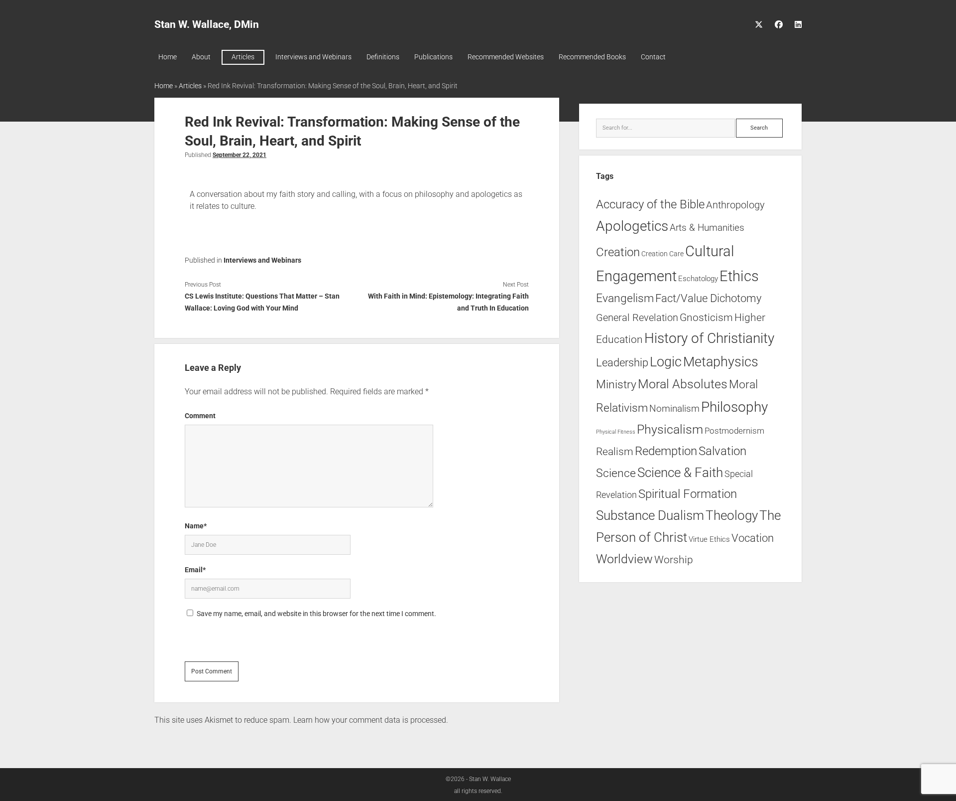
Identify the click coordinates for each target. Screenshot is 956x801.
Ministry (616, 384)
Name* (196, 526)
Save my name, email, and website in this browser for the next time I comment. (316, 614)
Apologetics (632, 226)
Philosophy (734, 407)
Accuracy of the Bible (650, 204)
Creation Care (662, 254)
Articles (243, 57)
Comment (200, 416)
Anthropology (735, 205)
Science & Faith (680, 472)
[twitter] (759, 24)
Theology (732, 515)
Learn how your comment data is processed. (370, 720)
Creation (618, 252)
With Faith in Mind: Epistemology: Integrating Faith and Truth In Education (448, 302)
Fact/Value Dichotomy (708, 298)
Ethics (739, 276)
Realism (614, 451)
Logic (666, 362)
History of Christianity (709, 338)
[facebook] (779, 24)
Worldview (624, 559)
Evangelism (625, 298)
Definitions (382, 57)
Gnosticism (706, 317)
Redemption (666, 451)
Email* (195, 570)
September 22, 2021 (239, 155)
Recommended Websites (506, 57)
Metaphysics (720, 362)
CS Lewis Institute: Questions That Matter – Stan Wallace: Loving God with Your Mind (262, 302)
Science (616, 473)
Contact (653, 57)
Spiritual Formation (687, 493)
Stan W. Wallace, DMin (206, 24)
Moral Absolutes (682, 384)
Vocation (752, 537)
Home (167, 57)
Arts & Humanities (707, 227)
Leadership (622, 362)
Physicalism (670, 429)
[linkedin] (798, 24)
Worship (673, 559)
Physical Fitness (615, 432)
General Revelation (637, 317)
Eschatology (698, 278)
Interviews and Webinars (313, 57)
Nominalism (674, 408)
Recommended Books (592, 57)
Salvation (722, 451)
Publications (433, 57)
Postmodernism (734, 431)
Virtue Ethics (709, 539)
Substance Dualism (650, 515)
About (201, 57)
